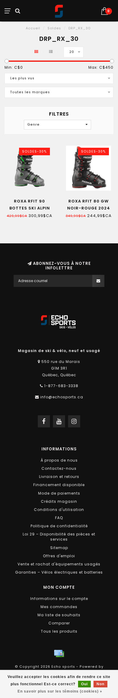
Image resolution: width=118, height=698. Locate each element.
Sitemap (59, 547)
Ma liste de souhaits (59, 614)
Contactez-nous (59, 468)
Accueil (33, 28)
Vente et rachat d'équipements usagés (59, 564)
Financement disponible (59, 484)
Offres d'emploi (59, 555)
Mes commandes (59, 606)
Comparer (59, 623)
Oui (84, 684)
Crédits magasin (59, 501)
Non (100, 684)
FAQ (59, 517)
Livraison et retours (59, 476)
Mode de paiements (59, 493)
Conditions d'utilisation (59, 509)
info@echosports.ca (61, 397)
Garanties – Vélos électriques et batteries (59, 572)
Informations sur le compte (59, 598)
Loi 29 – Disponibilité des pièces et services (59, 537)
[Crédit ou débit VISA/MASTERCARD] (59, 653)
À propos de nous (59, 460)
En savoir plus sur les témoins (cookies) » (60, 691)
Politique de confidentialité (59, 525)
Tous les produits (59, 631)
